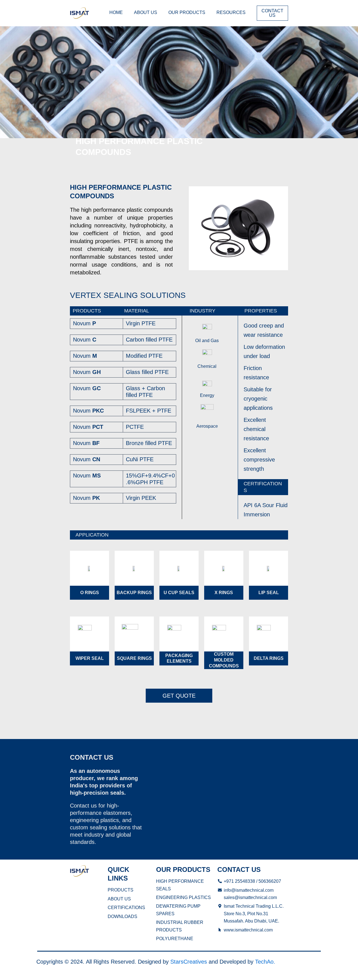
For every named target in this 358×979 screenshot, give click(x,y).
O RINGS (89, 592)
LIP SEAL (268, 592)
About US (145, 12)
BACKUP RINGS (134, 592)
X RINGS (224, 592)
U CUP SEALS (179, 592)
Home (116, 12)
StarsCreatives (188, 962)
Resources (231, 12)
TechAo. (265, 962)
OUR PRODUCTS (186, 12)
